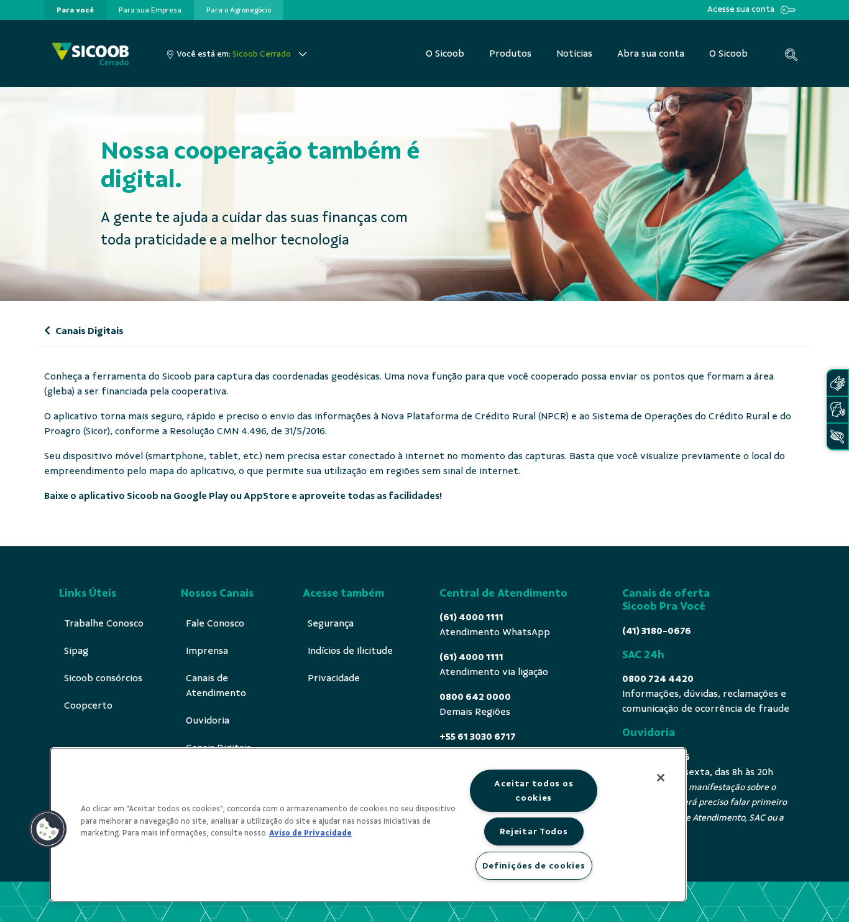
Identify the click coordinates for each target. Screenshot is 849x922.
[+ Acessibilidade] (837, 436)
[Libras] (837, 383)
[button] (48, 829)
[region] (368, 824)
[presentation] (75, 10)
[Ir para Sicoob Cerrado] (90, 53)
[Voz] (837, 409)
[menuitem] (75, 10)
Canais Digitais (88, 331)
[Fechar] (660, 777)
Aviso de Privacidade (310, 833)
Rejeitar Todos (534, 831)
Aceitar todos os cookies (534, 790)
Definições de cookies (533, 865)
